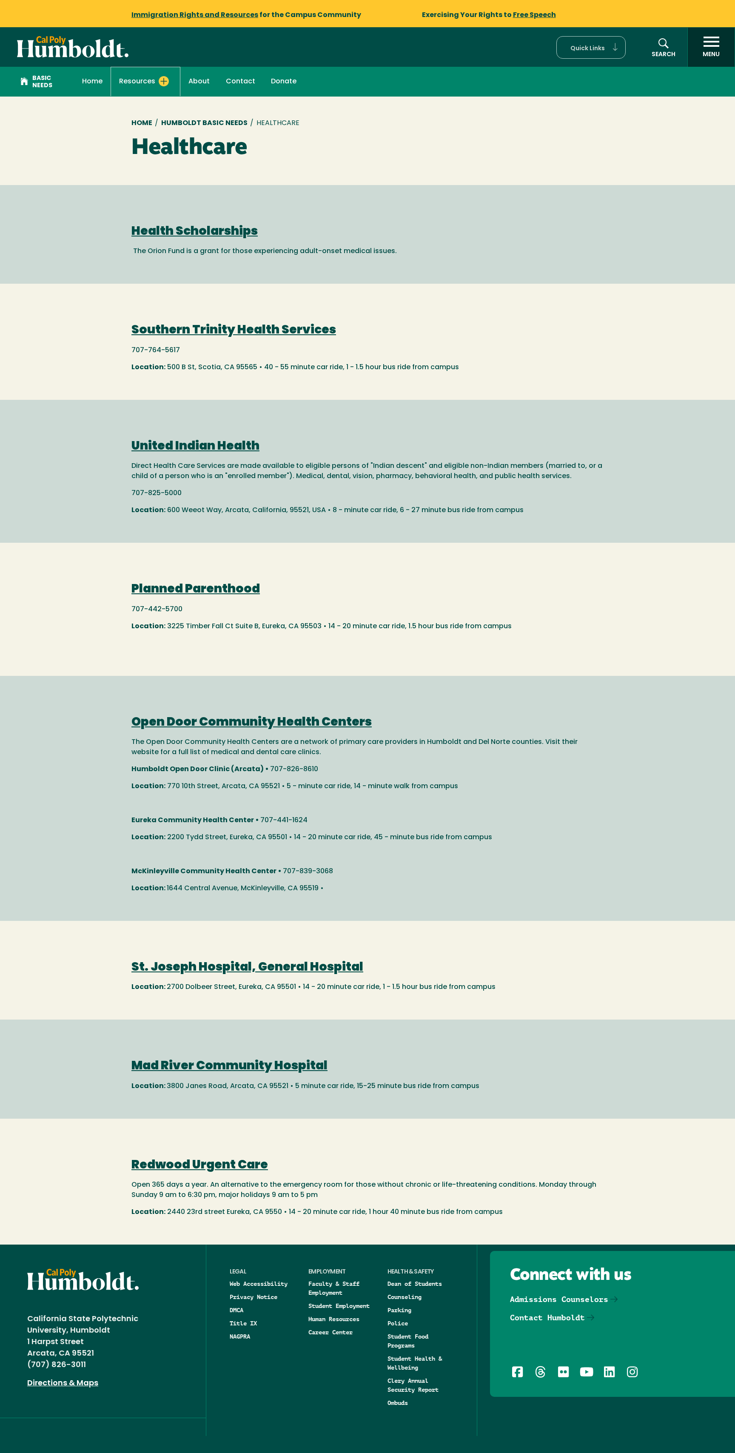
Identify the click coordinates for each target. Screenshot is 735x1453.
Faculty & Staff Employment (333, 1288)
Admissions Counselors (559, 1299)
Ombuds (397, 1402)
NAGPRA (240, 1336)
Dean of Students (414, 1283)
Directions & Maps (62, 1383)
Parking (399, 1310)
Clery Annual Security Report (413, 1385)
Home (92, 81)
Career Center (330, 1332)
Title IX (243, 1323)
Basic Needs (42, 82)
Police (397, 1323)
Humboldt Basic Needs (204, 123)
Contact (240, 81)
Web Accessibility (259, 1283)
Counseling (404, 1296)
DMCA (236, 1310)
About (199, 81)
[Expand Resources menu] (164, 81)
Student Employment (339, 1305)
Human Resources (333, 1319)
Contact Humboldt (547, 1317)
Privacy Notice (253, 1296)
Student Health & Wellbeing (414, 1363)
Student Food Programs (407, 1341)
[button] (591, 47)
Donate (283, 81)
